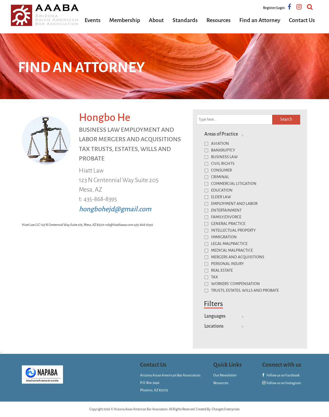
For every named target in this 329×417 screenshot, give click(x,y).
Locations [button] (214, 326)
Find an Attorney (259, 20)
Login (281, 8)
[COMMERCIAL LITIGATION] (206, 184)
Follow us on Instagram (283, 383)
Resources (218, 20)
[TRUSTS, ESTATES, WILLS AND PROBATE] (206, 290)
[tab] (250, 134)
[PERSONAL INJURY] (206, 264)
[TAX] (206, 277)
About (156, 20)
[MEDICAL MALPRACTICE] (206, 250)
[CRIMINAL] (206, 177)
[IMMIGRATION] (206, 237)
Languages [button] (215, 316)
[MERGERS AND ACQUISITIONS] (206, 257)
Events (92, 20)
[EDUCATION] (206, 190)
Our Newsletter (225, 375)
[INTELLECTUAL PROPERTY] (206, 230)
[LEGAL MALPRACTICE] (206, 244)
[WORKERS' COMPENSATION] (206, 284)
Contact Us (302, 20)
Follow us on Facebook (283, 375)
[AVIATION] (206, 144)
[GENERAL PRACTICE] (206, 224)
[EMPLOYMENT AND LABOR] (206, 204)
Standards (185, 20)
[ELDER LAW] (206, 197)
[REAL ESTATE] (206, 270)
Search (286, 119)
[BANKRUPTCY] (206, 150)
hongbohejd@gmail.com (115, 209)
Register (269, 8)
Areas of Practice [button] (221, 134)
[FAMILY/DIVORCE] (206, 217)
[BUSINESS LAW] (206, 157)
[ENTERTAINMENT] (206, 210)
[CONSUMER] (206, 170)
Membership (124, 20)
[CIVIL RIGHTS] (206, 164)
